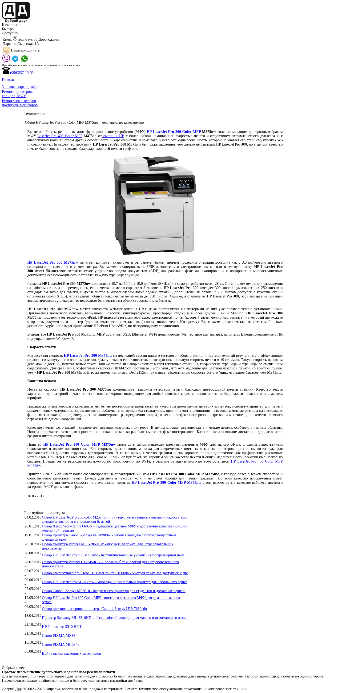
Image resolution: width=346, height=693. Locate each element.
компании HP (113, 136)
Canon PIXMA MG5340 (60, 644)
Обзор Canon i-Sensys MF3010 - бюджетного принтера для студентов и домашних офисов (113, 591)
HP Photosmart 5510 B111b (62, 627)
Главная (8, 80)
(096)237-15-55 (22, 73)
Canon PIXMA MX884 (59, 636)
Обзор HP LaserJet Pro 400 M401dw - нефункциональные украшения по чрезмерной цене (113, 555)
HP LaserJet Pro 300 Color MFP (174, 132)
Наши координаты (25, 50)
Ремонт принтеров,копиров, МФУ (17, 94)
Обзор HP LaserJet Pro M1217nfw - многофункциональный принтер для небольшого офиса (114, 582)
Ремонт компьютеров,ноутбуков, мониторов (20, 103)
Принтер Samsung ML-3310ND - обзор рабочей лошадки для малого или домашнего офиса (115, 618)
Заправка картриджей (19, 87)
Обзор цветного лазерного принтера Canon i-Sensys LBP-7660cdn (94, 609)
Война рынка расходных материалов (71, 653)
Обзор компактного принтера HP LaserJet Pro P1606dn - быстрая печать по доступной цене (115, 573)
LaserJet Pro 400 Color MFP (59, 136)
